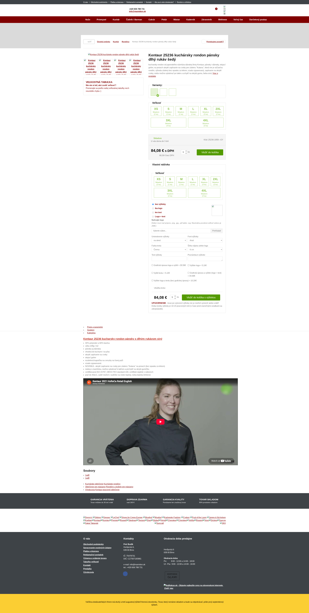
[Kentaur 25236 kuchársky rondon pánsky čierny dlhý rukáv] (172, 92)
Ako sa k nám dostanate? (164, 2)
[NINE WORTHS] (157, 517)
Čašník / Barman (134, 19)
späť (89, 42)
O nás (85, 2)
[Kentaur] (96, 520)
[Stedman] (131, 520)
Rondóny (125, 42)
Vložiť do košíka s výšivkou (201, 297)
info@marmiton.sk (137, 11)
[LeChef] (115, 517)
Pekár (164, 19)
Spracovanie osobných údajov (97, 548)
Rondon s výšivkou (184, 2)
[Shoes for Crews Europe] (131, 517)
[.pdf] (87, 475)
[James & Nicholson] (216, 517)
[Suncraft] (159, 523)
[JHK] (223, 523)
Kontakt (149, 2)
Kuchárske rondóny (112, 484)
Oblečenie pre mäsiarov (95, 487)
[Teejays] (140, 520)
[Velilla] (190, 520)
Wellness (222, 19)
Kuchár (116, 19)
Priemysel (101, 19)
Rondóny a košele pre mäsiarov (119, 487)
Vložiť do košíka (210, 152)
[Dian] (148, 520)
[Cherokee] (171, 520)
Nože (87, 19)
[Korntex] (105, 520)
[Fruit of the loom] (198, 517)
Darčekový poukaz (258, 19)
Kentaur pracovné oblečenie (107, 490)
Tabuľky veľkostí (91, 562)
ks (188, 152)
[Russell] (122, 520)
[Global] (155, 520)
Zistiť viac (168, 588)
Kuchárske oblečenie (94, 484)
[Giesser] (106, 517)
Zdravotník (206, 19)
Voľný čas (238, 19)
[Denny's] (87, 517)
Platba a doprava (116, 2)
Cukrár (151, 19)
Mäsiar (176, 19)
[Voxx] (206, 520)
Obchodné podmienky (99, 2)
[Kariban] (87, 520)
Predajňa (87, 569)
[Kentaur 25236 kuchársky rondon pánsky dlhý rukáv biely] (163, 92)
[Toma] (181, 520)
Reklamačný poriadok (134, 2)
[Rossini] (198, 520)
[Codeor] (185, 517)
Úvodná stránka (103, 42)
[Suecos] (221, 520)
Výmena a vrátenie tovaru (95, 558)
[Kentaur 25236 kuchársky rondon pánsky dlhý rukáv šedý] (154, 92)
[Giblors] (97, 517)
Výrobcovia (90, 490)
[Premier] (113, 520)
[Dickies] (213, 520)
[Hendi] (162, 520)
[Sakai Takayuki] (90, 523)
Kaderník (190, 19)
